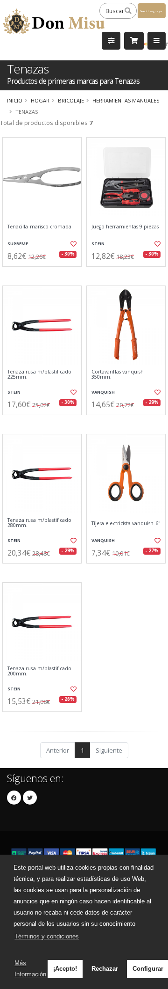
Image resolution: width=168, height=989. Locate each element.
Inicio (14, 100)
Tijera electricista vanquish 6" (126, 523)
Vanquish (103, 392)
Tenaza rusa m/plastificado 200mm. (39, 671)
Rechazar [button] (104, 968)
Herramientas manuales (125, 100)
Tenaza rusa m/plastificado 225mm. (39, 374)
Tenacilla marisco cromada (39, 226)
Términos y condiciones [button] (46, 936)
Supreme (17, 244)
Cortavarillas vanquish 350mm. (117, 374)
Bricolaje (71, 100)
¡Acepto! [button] (65, 968)
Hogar (40, 100)
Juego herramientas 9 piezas (125, 226)
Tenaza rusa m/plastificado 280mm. (39, 523)
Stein (98, 244)
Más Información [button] (30, 969)
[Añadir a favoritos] (73, 244)
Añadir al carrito (45, 274)
